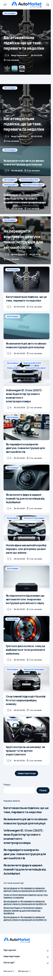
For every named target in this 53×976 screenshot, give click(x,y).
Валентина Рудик (12, 908)
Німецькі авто (10, 184)
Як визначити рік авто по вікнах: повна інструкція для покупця (26, 821)
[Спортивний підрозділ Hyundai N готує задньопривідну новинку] (26, 679)
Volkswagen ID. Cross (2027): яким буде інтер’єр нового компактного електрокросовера (23, 836)
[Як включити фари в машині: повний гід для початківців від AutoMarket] (26, 478)
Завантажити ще (27, 773)
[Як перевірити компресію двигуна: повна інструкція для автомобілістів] (26, 240)
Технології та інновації (32, 184)
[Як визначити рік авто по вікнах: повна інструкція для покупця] (26, 42)
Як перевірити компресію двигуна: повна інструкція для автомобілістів (25, 854)
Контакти (8, 971)
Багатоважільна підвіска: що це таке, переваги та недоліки (26, 810)
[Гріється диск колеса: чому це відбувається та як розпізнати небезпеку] (26, 629)
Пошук (7, 784)
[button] (5, 4)
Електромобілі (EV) (29, 180)
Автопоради (10, 13)
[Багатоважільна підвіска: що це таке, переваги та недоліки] (26, 115)
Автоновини (9, 180)
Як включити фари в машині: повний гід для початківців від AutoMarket (25, 869)
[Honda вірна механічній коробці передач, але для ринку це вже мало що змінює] (26, 528)
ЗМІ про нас (23, 971)
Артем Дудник (11, 888)
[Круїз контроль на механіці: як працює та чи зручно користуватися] (26, 730)
